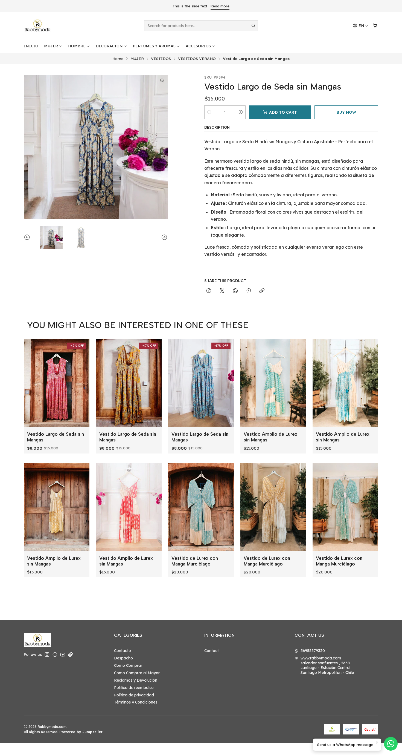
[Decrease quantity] (209, 112)
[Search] (253, 25)
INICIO (31, 46)
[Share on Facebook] (208, 291)
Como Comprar (128, 665)
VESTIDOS (161, 59)
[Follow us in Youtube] (62, 654)
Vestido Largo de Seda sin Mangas (55, 437)
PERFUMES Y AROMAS (154, 46)
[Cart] (375, 26)
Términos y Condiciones (135, 702)
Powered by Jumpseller (81, 732)
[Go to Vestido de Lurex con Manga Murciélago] (201, 507)
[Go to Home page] (37, 26)
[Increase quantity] (240, 112)
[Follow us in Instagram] (47, 654)
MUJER (51, 46)
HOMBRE (77, 46)
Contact (211, 650)
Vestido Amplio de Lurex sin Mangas (270, 437)
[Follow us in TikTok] (70, 654)
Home (117, 59)
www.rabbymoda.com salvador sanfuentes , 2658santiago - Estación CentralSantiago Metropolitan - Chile (327, 665)
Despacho (123, 658)
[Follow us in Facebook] (55, 654)
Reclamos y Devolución (135, 680)
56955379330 (313, 650)
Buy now (346, 112)
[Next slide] (163, 237)
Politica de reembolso (134, 687)
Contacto (122, 650)
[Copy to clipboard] (261, 291)
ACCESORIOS (198, 46)
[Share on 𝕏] (222, 291)
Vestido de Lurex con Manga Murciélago (194, 561)
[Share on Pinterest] (248, 291)
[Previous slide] (28, 237)
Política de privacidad (134, 695)
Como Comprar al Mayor (137, 672)
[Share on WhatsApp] (235, 291)
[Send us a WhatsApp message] (391, 744)
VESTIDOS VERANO (197, 59)
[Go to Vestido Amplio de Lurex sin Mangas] (273, 383)
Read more (220, 6)
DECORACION (109, 46)
